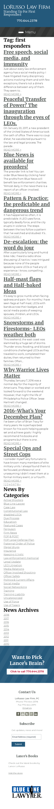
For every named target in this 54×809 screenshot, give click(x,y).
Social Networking (15, 587)
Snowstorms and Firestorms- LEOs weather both (24, 329)
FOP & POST (11, 536)
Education (10, 521)
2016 (6, 622)
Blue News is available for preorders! (19, 161)
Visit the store (15, 773)
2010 (6, 643)
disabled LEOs (12, 514)
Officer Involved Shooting (20, 572)
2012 (6, 636)
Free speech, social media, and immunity (26, 58)
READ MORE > (12, 94)
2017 (6, 618)
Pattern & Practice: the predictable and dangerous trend (27, 204)
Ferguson (10, 529)
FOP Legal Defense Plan (19, 540)
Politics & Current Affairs (19, 579)
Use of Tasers (12, 605)
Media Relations (14, 569)
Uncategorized (13, 598)
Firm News (10, 532)
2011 (6, 640)
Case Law (9, 507)
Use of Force (11, 601)
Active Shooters (13, 500)
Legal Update (12, 561)
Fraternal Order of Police (19, 543)
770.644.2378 (27, 20)
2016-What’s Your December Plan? (25, 414)
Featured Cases (13, 525)
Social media (12, 583)
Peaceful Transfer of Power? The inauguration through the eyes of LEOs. (27, 111)
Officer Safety (12, 576)
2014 (6, 629)
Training (9, 590)
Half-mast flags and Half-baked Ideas (22, 285)
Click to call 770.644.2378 (27, 671)
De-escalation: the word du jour (26, 245)
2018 (6, 614)
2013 (6, 633)
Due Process (11, 518)
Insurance (10, 550)
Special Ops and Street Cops (22, 451)
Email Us (27, 708)
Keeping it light (14, 554)
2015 (6, 625)
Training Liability (14, 594)
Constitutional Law (16, 511)
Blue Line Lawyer (14, 503)
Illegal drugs (11, 547)
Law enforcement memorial (21, 558)
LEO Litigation (13, 565)
